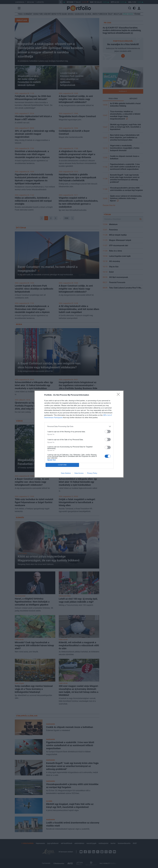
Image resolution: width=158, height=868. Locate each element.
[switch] (108, 431)
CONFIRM (62, 465)
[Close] (119, 395)
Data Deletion (66, 473)
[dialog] (79, 434)
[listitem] (79, 426)
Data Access (79, 473)
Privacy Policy (92, 473)
